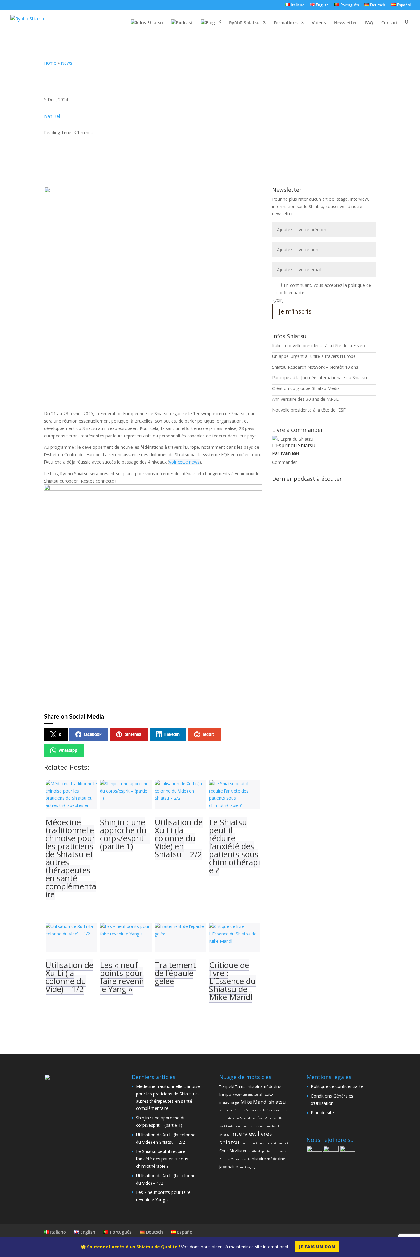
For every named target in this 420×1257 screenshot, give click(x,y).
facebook (92, 735)
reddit (208, 735)
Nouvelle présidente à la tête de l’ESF (309, 410)
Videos (319, 23)
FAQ (369, 23)
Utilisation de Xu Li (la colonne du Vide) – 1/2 (69, 976)
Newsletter (345, 23)
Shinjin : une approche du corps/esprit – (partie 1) (125, 834)
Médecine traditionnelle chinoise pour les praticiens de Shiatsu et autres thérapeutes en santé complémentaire (71, 858)
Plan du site (322, 1112)
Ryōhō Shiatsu (244, 23)
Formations (286, 23)
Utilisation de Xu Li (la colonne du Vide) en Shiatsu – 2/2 (179, 838)
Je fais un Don (317, 1247)
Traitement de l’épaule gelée (175, 972)
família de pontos (259, 1151)
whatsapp (68, 751)
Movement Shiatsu (245, 1095)
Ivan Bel (52, 116)
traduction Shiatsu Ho (255, 1143)
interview (243, 1133)
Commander (284, 462)
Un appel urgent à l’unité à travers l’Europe (314, 356)
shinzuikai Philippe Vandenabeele (242, 1110)
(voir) (278, 300)
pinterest (133, 735)
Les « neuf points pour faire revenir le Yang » (122, 976)
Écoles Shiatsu (266, 1118)
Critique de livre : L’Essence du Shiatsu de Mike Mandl (232, 980)
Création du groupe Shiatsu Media (306, 388)
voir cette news (184, 462)
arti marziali (279, 1143)
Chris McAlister (233, 1150)
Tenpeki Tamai (233, 1086)
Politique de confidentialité (337, 1086)
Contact (389, 23)
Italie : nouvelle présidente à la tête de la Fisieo (318, 345)
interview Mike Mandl (241, 1118)
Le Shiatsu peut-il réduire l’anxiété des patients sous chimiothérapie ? (234, 846)
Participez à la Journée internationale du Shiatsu (319, 377)
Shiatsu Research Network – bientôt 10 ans (315, 367)
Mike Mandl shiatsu (263, 1101)
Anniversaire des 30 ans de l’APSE (305, 399)
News (66, 63)
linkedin (172, 735)
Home (50, 63)
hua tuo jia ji (247, 1167)
